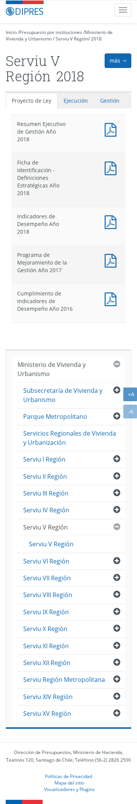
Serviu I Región (44, 459)
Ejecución (76, 100)
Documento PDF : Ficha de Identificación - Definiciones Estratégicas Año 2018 (112, 167)
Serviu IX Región (46, 612)
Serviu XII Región (46, 663)
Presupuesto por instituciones (50, 32)
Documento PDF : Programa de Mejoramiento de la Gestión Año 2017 (112, 259)
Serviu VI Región (46, 561)
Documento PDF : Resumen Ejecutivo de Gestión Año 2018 (112, 128)
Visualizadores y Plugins (69, 789)
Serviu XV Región (47, 713)
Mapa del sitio (69, 783)
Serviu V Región (72, 39)
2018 (96, 39)
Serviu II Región (45, 476)
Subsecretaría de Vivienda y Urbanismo (62, 395)
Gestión (109, 100)
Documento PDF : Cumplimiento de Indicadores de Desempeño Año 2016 (112, 298)
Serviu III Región (45, 493)
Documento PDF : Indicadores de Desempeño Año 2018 (112, 221)
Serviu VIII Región (47, 595)
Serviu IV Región (46, 510)
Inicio (11, 32)
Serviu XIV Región (48, 697)
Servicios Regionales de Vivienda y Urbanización (69, 437)
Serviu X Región (45, 629)
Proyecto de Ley (31, 100)
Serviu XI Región (46, 646)
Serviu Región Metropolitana (64, 679)
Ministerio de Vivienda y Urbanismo (52, 369)
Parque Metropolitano (55, 416)
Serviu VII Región (47, 578)
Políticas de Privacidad (68, 776)
